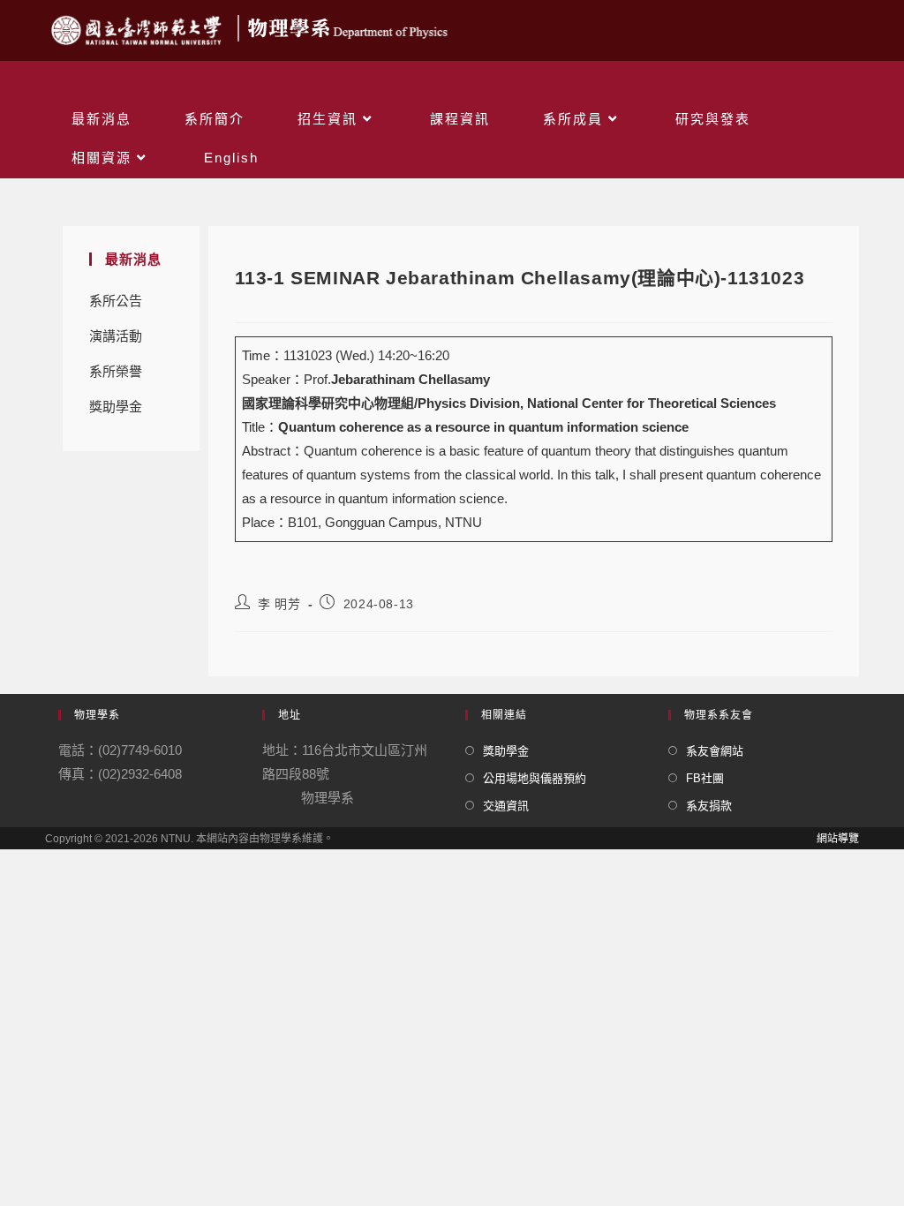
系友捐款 (709, 805)
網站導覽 (838, 839)
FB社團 (705, 778)
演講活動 (115, 335)
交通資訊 (506, 805)
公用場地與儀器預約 (534, 778)
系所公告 (115, 300)
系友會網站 (714, 751)
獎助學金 (115, 406)
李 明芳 (279, 604)
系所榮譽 (115, 371)
